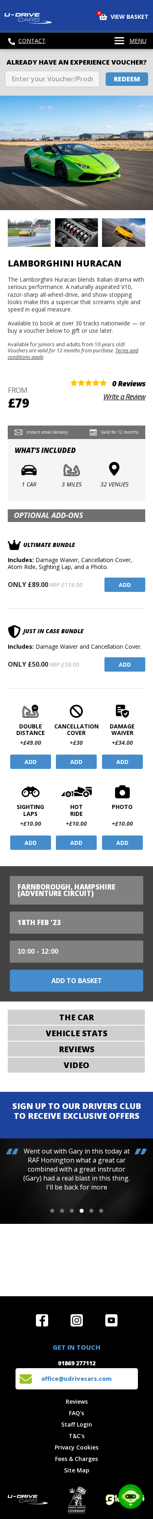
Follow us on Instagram (77, 1320)
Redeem (127, 78)
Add (125, 585)
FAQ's (76, 1413)
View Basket (124, 15)
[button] (52, 1211)
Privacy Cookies (76, 1447)
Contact (32, 41)
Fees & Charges (76, 1459)
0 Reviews (128, 383)
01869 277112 (76, 1363)
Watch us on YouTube (111, 1320)
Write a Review (124, 396)
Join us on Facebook (42, 1320)
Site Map (76, 1470)
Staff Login (76, 1424)
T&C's (76, 1436)
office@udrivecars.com (76, 1378)
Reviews (77, 1401)
